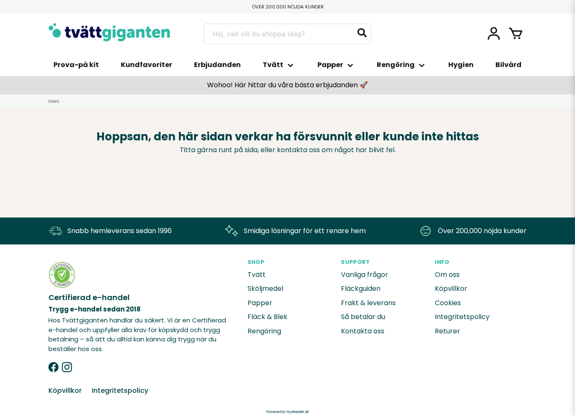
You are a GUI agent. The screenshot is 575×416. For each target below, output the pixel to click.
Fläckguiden (361, 288)
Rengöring (396, 65)
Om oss (447, 274)
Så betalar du (363, 317)
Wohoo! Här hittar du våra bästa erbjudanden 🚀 (287, 85)
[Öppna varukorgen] (516, 33)
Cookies (448, 303)
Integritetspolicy (462, 317)
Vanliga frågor (364, 274)
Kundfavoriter (146, 65)
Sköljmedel (265, 288)
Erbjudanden (217, 65)
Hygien (461, 65)
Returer (447, 331)
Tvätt (273, 65)
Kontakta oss (362, 331)
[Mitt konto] (494, 33)
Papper (330, 65)
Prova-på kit (76, 65)
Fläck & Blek (268, 317)
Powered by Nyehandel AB (287, 412)
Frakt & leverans (368, 303)
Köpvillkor (451, 288)
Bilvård (508, 65)
